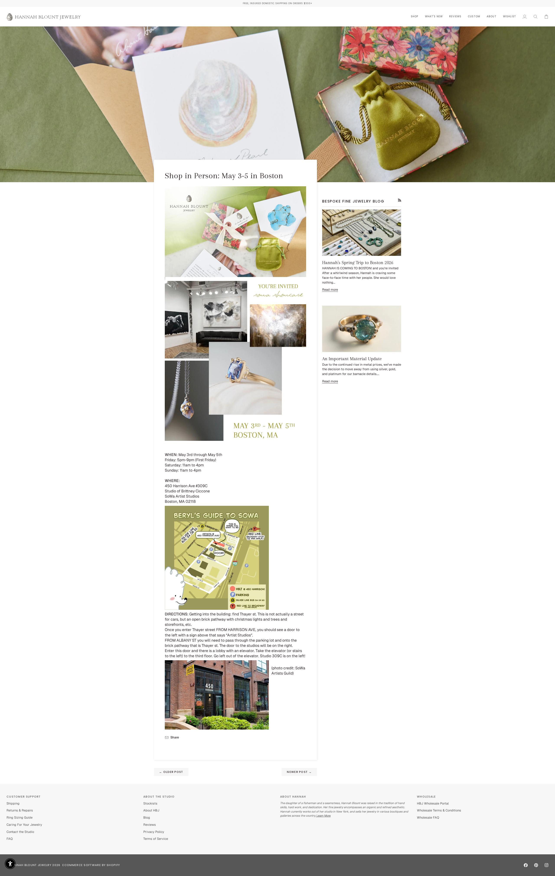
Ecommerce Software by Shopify (91, 865)
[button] (415, 16)
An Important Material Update (352, 358)
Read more (330, 289)
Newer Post (299, 772)
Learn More (323, 816)
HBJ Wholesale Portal (433, 803)
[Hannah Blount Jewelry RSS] (399, 200)
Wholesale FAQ (428, 817)
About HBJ (151, 810)
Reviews (149, 824)
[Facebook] (526, 865)
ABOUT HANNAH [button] (293, 797)
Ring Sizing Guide (20, 817)
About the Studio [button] (159, 797)
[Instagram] (546, 865)
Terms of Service (155, 839)
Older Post (171, 772)
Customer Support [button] (24, 797)
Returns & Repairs (20, 810)
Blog (146, 817)
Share (174, 737)
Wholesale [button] (426, 797)
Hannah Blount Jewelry (30, 865)
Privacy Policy (153, 832)
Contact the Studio (20, 832)
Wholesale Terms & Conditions (439, 810)
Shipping (13, 803)
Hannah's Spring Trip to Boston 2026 (357, 262)
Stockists (150, 803)
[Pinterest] (536, 865)
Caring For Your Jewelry (24, 824)
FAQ (10, 839)
